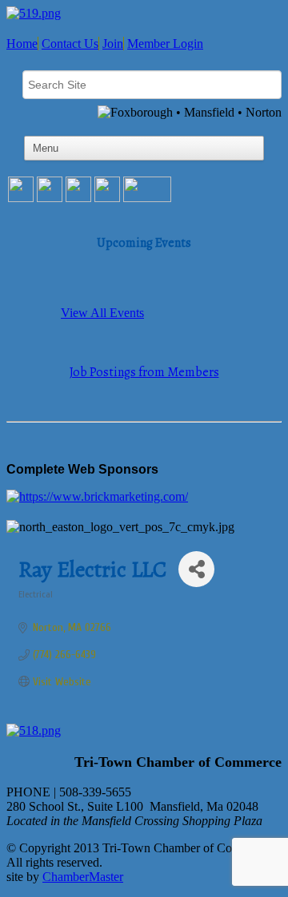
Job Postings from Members (144, 372)
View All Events (102, 313)
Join (112, 43)
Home (22, 43)
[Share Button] (196, 569)
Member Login (165, 43)
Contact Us (70, 43)
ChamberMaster (82, 876)
